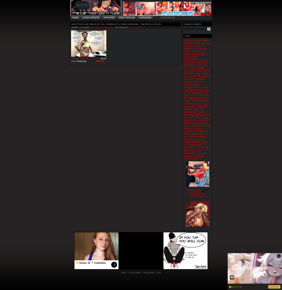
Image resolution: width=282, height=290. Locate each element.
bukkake (187, 142)
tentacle (197, 40)
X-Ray (192, 67)
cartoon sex (190, 112)
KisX (186, 98)
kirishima (188, 41)
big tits (206, 125)
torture (195, 159)
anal (197, 46)
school (197, 148)
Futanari (197, 142)
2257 (159, 272)
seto (191, 117)
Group (198, 150)
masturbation (190, 62)
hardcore (200, 59)
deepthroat (190, 153)
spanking (192, 76)
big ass (198, 84)
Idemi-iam (198, 65)
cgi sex (204, 54)
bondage (199, 155)
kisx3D (187, 104)
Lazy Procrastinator (193, 90)
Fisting (197, 117)
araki (186, 79)
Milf (195, 87)
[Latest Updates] (90, 17)
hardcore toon (191, 139)
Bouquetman (189, 106)
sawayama (188, 156)
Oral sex (188, 109)
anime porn (198, 92)
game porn (201, 153)
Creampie (189, 59)
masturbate (189, 114)
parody (195, 101)
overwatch (201, 123)
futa (195, 51)
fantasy (187, 51)
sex (203, 43)
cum (201, 139)
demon (198, 128)
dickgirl (187, 158)
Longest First (134, 27)
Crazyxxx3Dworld (201, 120)
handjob (200, 78)
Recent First (96, 27)
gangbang (201, 136)
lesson (201, 51)
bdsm (187, 133)
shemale (188, 131)
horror (198, 73)
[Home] (75, 17)
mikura (187, 126)
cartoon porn (196, 98)
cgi (200, 95)
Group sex (196, 125)
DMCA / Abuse (149, 272)
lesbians (204, 101)
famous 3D (203, 87)
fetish (205, 40)
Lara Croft (189, 128)
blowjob (188, 65)
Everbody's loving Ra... (80, 58)
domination (201, 48)
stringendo (189, 70)
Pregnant (197, 82)
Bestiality (206, 76)
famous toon (196, 104)
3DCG (186, 150)
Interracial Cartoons (197, 194)
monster (198, 109)
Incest (206, 95)
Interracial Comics (194, 190)
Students (200, 67)
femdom (188, 43)
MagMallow (189, 49)
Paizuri (199, 70)
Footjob (188, 81)
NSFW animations (191, 57)
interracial (202, 106)
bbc (192, 150)
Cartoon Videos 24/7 (168, 17)
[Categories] (145, 17)
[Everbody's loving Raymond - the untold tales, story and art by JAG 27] (88, 43)
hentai (205, 147)
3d (199, 76)
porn (206, 134)
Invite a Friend (135, 272)
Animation (189, 123)
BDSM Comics (194, 192)
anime (196, 43)
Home (123, 272)
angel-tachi (189, 46)
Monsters (188, 84)
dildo (206, 103)
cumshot (188, 87)
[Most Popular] (127, 17)
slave (191, 79)
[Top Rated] (109, 17)
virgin (192, 144)
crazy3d (191, 137)
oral (200, 112)
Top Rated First (108, 27)
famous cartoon (192, 54)
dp (185, 136)
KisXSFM (194, 95)
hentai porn (200, 131)
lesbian (200, 114)
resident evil (197, 134)
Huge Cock (203, 62)
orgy (208, 43)
